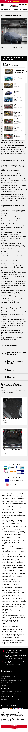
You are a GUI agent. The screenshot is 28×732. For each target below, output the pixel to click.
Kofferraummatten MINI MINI (11, 449)
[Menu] (5, 5)
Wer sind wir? (4, 674)
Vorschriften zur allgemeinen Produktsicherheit (9, 677)
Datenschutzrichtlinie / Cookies (10, 683)
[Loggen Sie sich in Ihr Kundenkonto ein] (23, 5)
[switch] (5, 9)
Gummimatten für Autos (8, 693)
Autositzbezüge (17, 621)
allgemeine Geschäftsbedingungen (11, 680)
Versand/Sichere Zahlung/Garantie (11, 699)
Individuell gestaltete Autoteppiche (11, 691)
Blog (2, 701)
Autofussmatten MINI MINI (11, 418)
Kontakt (3, 685)
